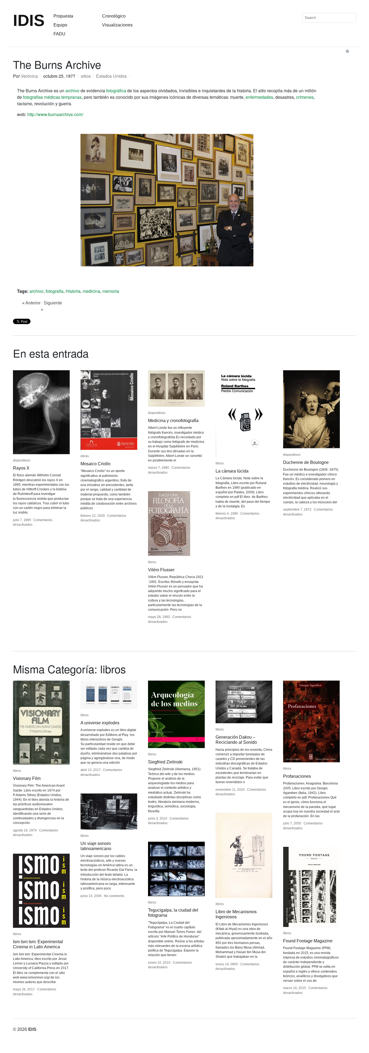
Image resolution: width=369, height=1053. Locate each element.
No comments (114, 896)
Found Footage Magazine (308, 941)
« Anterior (31, 303)
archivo (72, 90)
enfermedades (259, 97)
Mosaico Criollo (95, 463)
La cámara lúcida (232, 471)
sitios (86, 76)
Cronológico (114, 16)
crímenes (305, 97)
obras (84, 456)
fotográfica (116, 90)
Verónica (29, 76)
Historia (73, 291)
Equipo (60, 25)
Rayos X (21, 468)
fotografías (33, 97)
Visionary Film (27, 778)
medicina (91, 291)
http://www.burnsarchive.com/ (55, 114)
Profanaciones (297, 776)
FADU (59, 34)
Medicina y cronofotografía (173, 420)
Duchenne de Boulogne (306, 462)
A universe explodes (99, 723)
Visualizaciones (117, 25)
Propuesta (63, 16)
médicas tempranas (63, 97)
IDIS (29, 20)
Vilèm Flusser (161, 570)
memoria (110, 291)
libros (220, 463)
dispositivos (21, 460)
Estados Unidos (111, 76)
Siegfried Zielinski (165, 762)
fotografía (54, 291)
